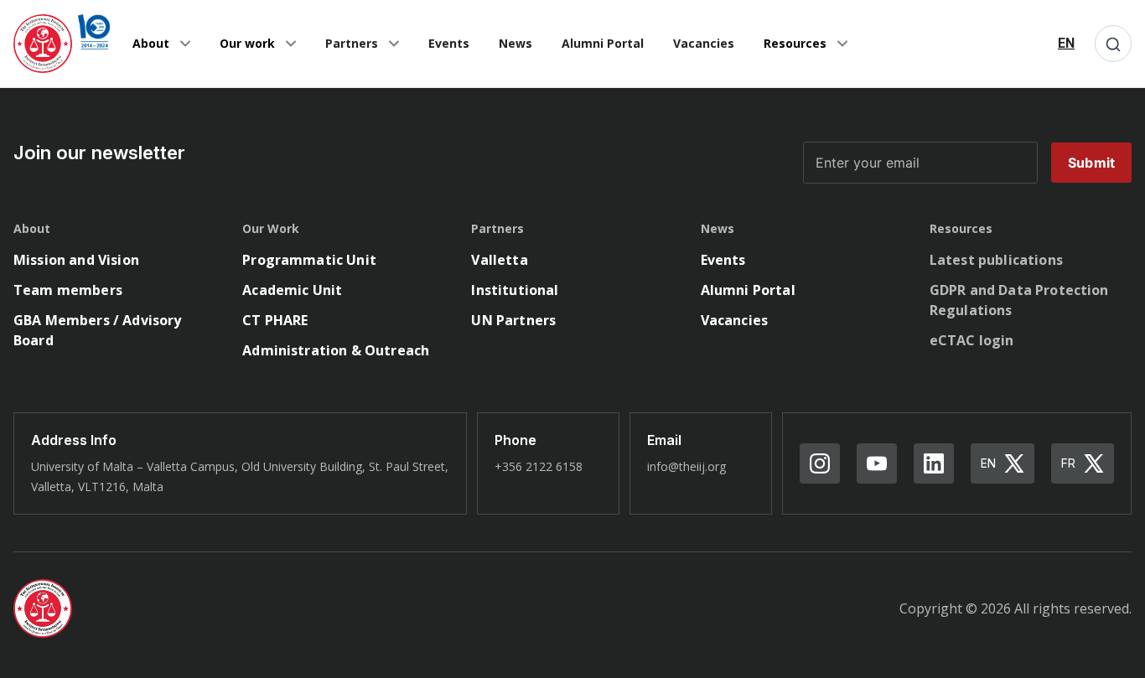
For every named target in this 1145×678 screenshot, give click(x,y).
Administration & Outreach (335, 350)
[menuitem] (1066, 44)
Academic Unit (292, 290)
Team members (67, 290)
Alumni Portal (603, 43)
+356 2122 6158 (539, 466)
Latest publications (996, 260)
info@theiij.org (686, 466)
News (515, 43)
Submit (1091, 162)
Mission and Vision (76, 260)
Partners (351, 43)
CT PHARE (275, 320)
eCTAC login (972, 340)
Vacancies (703, 43)
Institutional (514, 290)
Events (448, 43)
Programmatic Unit (309, 260)
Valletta (499, 260)
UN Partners (513, 320)
